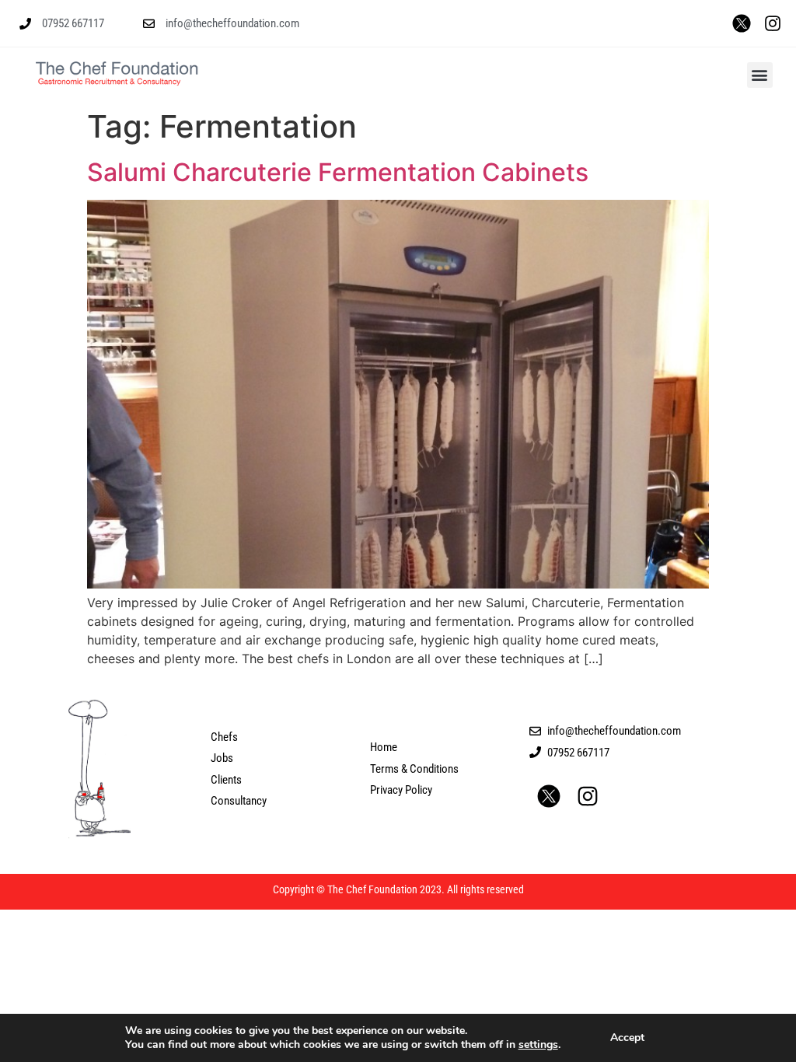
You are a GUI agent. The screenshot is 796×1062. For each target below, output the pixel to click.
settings (538, 1045)
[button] (760, 75)
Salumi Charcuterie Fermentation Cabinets (337, 172)
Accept (627, 1037)
